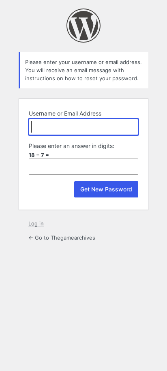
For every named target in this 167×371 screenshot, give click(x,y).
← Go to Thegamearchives (61, 237)
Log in (36, 223)
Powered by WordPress (83, 26)
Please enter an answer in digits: (71, 145)
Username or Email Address (65, 113)
